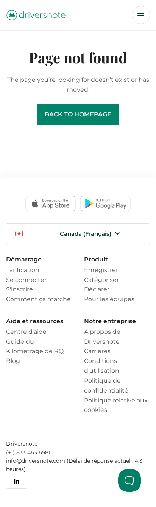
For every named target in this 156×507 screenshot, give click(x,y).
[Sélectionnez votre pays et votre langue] (19, 233)
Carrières (97, 351)
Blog (13, 361)
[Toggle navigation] (141, 15)
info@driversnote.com (36, 460)
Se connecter (26, 279)
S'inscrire (19, 289)
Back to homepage (78, 114)
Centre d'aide (26, 331)
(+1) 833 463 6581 (28, 452)
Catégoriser (101, 279)
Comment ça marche (38, 299)
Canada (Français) (85, 233)
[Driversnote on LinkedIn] (16, 481)
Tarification (22, 270)
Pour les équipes (109, 299)
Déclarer (96, 289)
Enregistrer (101, 270)
